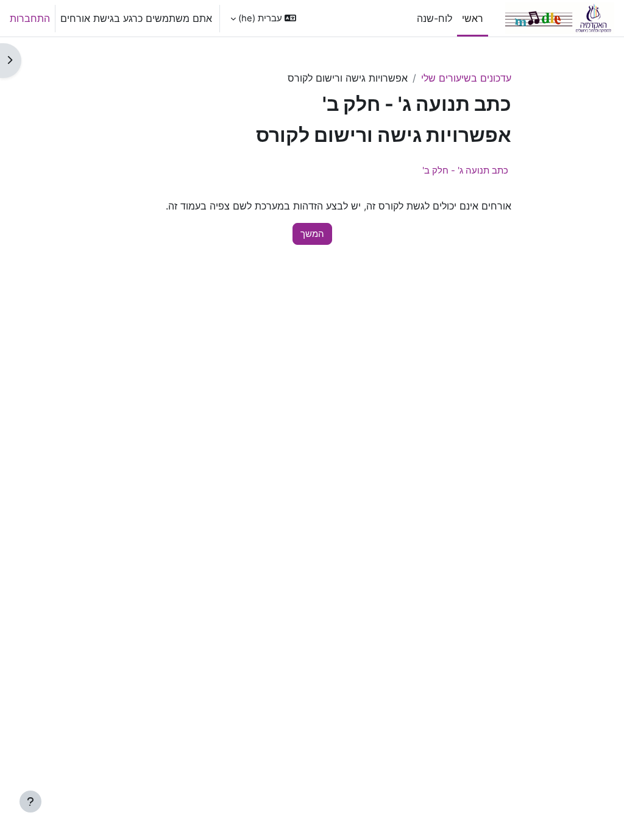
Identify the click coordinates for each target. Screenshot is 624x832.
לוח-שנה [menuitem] (434, 18)
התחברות (30, 18)
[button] (263, 18)
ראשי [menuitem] (472, 18)
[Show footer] (30, 802)
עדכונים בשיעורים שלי (466, 78)
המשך (312, 233)
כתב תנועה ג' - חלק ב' (465, 170)
